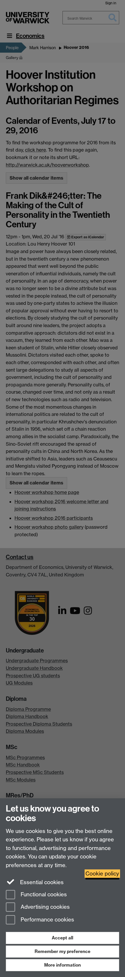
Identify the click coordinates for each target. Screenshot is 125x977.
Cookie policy (102, 873)
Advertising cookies (44, 907)
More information (62, 965)
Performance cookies (46, 920)
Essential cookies (41, 882)
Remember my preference (62, 951)
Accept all (62, 938)
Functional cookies (43, 894)
